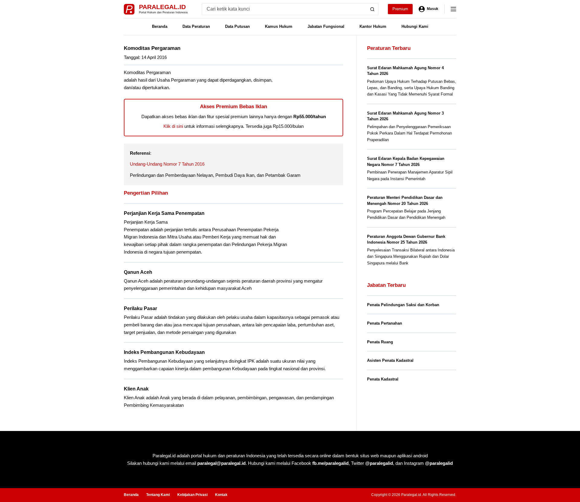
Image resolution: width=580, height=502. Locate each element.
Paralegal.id (162, 6)
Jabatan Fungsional (326, 26)
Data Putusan (237, 26)
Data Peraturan (196, 26)
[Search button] (372, 9)
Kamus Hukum (278, 26)
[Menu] (453, 9)
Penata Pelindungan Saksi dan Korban (403, 305)
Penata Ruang (380, 342)
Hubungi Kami (414, 26)
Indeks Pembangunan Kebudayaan (164, 352)
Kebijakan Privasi (192, 495)
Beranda (159, 26)
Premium (400, 9)
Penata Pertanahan (384, 323)
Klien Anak (136, 388)
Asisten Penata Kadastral (390, 360)
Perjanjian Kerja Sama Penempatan (164, 213)
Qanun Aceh (138, 272)
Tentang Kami (158, 495)
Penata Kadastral (382, 379)
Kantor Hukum (372, 26)
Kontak (221, 495)
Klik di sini (173, 126)
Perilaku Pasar (140, 308)
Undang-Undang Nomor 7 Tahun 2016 (167, 164)
